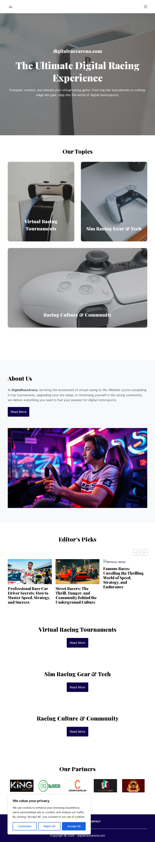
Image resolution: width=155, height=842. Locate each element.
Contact (95, 821)
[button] (144, 552)
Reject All (49, 826)
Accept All (73, 826)
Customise (24, 826)
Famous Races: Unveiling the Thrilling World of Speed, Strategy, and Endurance (123, 577)
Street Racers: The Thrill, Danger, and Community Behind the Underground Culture (76, 595)
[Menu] (145, 6)
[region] (49, 814)
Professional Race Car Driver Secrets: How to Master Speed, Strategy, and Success (29, 595)
